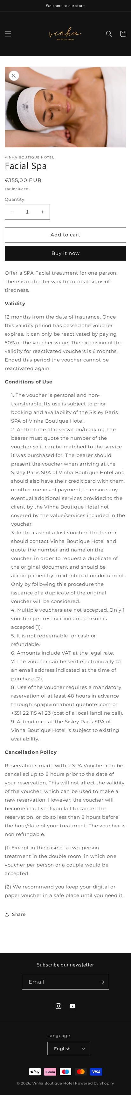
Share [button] (19, 914)
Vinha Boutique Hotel (53, 1083)
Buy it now (66, 253)
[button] (8, 34)
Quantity (14, 199)
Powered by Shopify (94, 1083)
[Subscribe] (102, 982)
